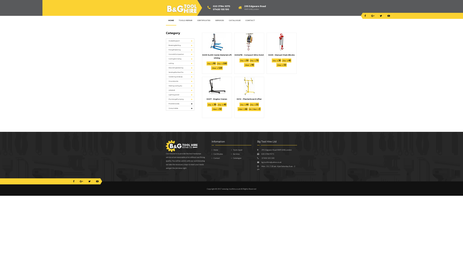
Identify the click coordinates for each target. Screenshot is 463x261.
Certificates (218, 154)
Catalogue (235, 20)
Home (171, 20)
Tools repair (238, 150)
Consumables (173, 108)
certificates (203, 20)
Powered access (174, 104)
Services (219, 20)
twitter (381, 16)
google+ (372, 16)
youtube (389, 16)
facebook (365, 16)
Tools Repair (185, 20)
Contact (250, 20)
